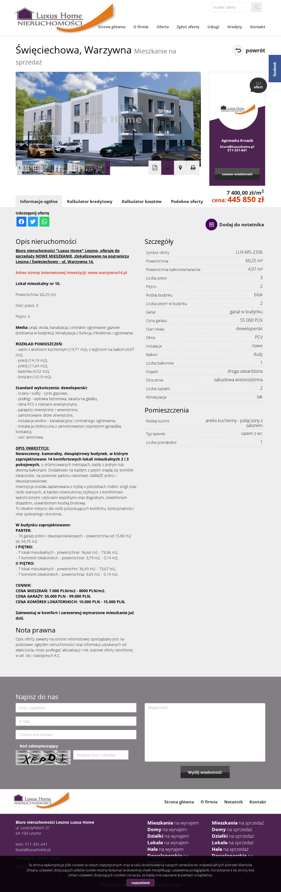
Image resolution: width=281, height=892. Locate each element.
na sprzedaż (238, 823)
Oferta (162, 26)
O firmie (140, 26)
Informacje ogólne (39, 201)
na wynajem (173, 823)
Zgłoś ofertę (188, 26)
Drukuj (193, 167)
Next (107, 168)
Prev (19, 168)
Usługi (213, 26)
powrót (255, 50)
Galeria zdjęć (167, 167)
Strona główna (111, 26)
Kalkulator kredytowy (90, 201)
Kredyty (234, 26)
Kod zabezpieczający (39, 746)
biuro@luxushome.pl (237, 146)
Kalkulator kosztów (142, 201)
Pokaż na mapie (180, 167)
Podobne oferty (187, 201)
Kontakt (257, 26)
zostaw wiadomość (237, 174)
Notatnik (233, 802)
